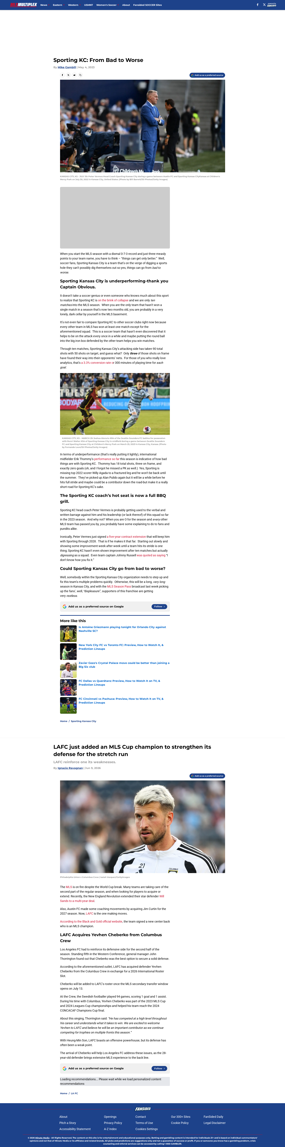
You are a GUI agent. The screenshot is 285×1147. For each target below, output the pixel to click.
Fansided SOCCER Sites (147, 4)
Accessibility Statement (75, 1129)
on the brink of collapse (113, 300)
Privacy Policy (113, 1123)
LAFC (90, 913)
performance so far (106, 459)
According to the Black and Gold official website (91, 921)
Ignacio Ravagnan (70, 768)
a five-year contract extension (127, 536)
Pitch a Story (67, 1123)
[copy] (80, 75)
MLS (69, 887)
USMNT (88, 4)
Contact (140, 1116)
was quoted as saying (151, 555)
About (126, 4)
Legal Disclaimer (215, 1123)
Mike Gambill (67, 67)
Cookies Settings (146, 1129)
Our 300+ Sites (180, 1116)
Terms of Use (144, 1123)
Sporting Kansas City (83, 721)
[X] (264, 4)
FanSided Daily (213, 1116)
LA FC (74, 1093)
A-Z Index (110, 1129)
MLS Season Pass (119, 586)
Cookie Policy (180, 1123)
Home (63, 721)
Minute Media (42, 1138)
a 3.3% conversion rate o (97, 362)
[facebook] (257, 4)
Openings (110, 1116)
